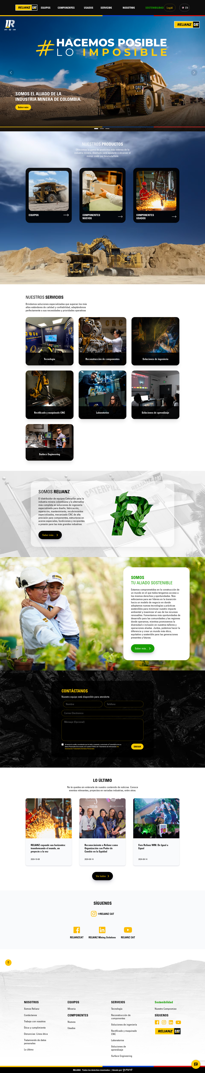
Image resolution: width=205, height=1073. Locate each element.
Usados (71, 1028)
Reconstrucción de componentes (121, 1016)
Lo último (28, 1049)
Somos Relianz (31, 1008)
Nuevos (71, 1021)
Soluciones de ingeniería (124, 1024)
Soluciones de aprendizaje (118, 1048)
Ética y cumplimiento (35, 1027)
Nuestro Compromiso (165, 1008)
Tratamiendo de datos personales (35, 1041)
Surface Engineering (121, 1055)
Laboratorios (117, 1040)
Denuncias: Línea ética (36, 1033)
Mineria (72, 1008)
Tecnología (116, 1008)
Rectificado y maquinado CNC (124, 1032)
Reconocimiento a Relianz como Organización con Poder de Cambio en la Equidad (101, 848)
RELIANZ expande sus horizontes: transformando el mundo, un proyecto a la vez (48, 848)
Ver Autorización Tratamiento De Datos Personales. (92, 748)
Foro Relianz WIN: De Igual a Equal (153, 846)
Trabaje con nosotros (34, 1021)
